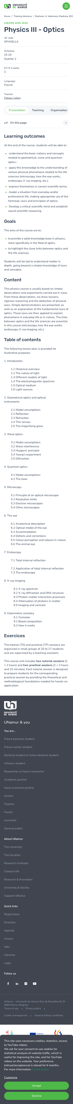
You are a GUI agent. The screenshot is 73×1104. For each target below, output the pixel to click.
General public (13, 828)
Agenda (9, 930)
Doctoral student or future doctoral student (31, 755)
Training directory (23, 16)
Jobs (7, 947)
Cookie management (15, 1015)
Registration (12, 914)
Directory (10, 922)
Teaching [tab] (38, 110)
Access (8, 939)
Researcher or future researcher (24, 771)
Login (7, 963)
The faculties (12, 855)
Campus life (11, 871)
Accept (36, 1086)
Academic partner (15, 779)
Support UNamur (14, 896)
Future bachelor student (19, 739)
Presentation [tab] (17, 110)
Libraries (9, 955)
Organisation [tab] (59, 110)
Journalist (10, 820)
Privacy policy (33, 1008)
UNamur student (14, 763)
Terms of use (11, 1008)
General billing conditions (48, 1015)
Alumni (8, 796)
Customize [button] (10, 1077)
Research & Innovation (18, 879)
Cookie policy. (40, 1069)
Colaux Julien (12, 98)
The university (13, 847)
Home (7, 16)
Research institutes (16, 863)
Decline (36, 1096)
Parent (8, 812)
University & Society (16, 888)
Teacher (9, 804)
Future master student (18, 747)
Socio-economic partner (19, 788)
